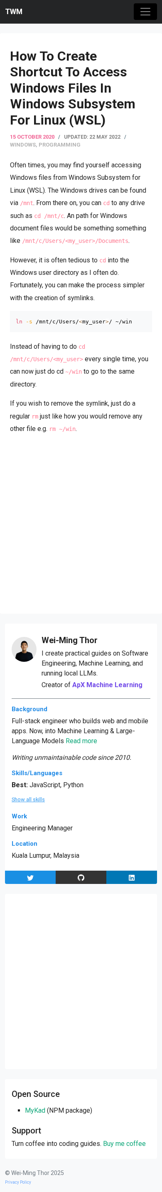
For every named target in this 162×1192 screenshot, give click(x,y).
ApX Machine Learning (107, 685)
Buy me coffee (124, 1144)
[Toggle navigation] (145, 11)
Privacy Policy (18, 1182)
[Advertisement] (81, 523)
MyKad (35, 1110)
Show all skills (28, 799)
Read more (81, 741)
